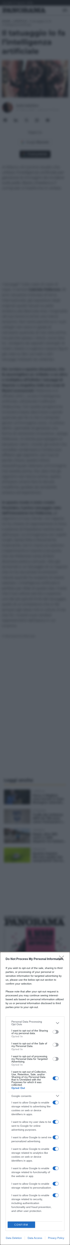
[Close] (62, 959)
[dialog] (35, 1098)
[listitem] (35, 1023)
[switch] (56, 1032)
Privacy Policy (56, 1237)
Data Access (35, 1237)
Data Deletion (14, 1237)
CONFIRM (21, 1224)
